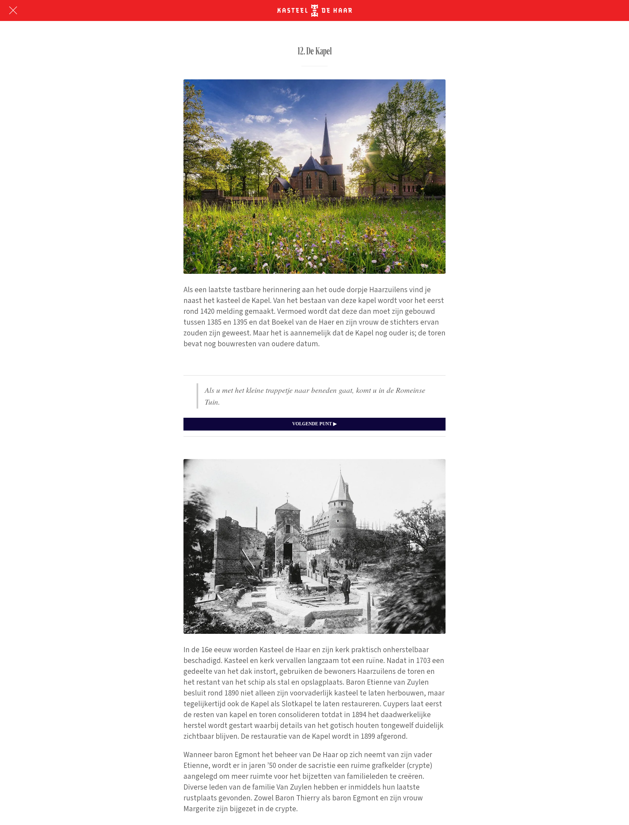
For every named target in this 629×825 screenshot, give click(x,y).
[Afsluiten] (13, 10)
